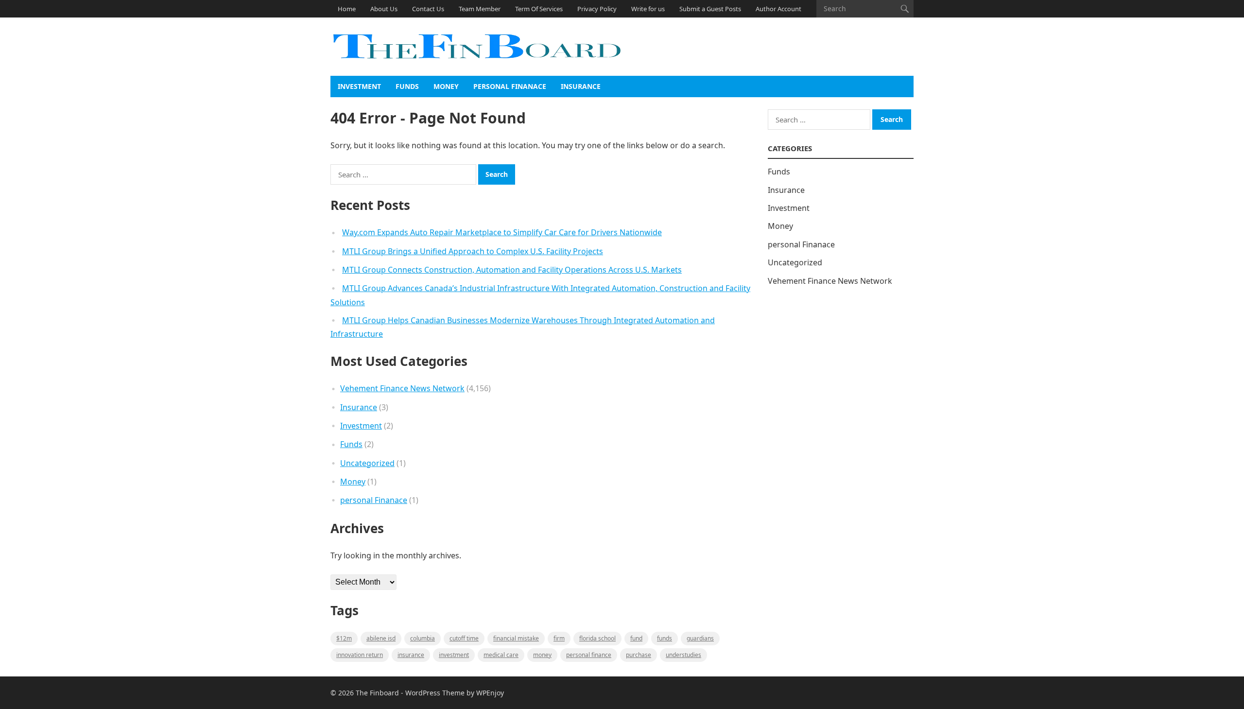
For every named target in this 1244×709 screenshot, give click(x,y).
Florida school (597, 638)
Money (446, 86)
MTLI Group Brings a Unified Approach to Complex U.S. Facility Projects (472, 251)
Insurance (581, 86)
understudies (683, 655)
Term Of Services (539, 8)
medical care (501, 655)
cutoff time (464, 638)
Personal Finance (588, 655)
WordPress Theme (435, 692)
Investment (359, 86)
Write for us (648, 8)
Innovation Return (359, 655)
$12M (344, 638)
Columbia (422, 638)
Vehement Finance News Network (402, 388)
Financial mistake (516, 638)
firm (559, 638)
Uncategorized (367, 463)
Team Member (480, 8)
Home (347, 8)
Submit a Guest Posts (710, 8)
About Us (383, 8)
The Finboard (377, 692)
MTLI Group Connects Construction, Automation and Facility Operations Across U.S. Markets (512, 269)
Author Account (778, 8)
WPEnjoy (490, 692)
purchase (638, 655)
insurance (410, 655)
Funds (407, 86)
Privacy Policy (597, 8)
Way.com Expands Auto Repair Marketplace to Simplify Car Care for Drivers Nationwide (502, 232)
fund (636, 638)
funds (664, 638)
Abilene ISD (381, 638)
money (542, 655)
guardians (700, 638)
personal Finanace (509, 86)
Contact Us (428, 8)
